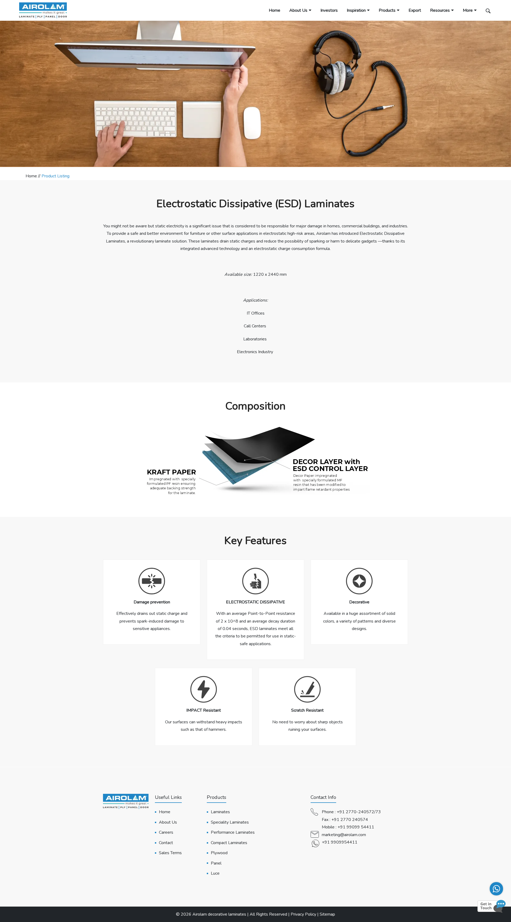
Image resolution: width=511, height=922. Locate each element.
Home (274, 10)
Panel (216, 863)
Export (415, 10)
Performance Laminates (233, 832)
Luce (215, 873)
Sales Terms (170, 853)
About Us (298, 10)
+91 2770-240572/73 (359, 812)
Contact (166, 843)
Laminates (220, 812)
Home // (34, 176)
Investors (329, 10)
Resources (440, 10)
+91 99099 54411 (355, 827)
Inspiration (356, 10)
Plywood (219, 853)
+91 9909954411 (339, 842)
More (468, 10)
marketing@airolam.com (344, 835)
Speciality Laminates (230, 822)
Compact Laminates (229, 843)
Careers (166, 832)
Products (387, 10)
